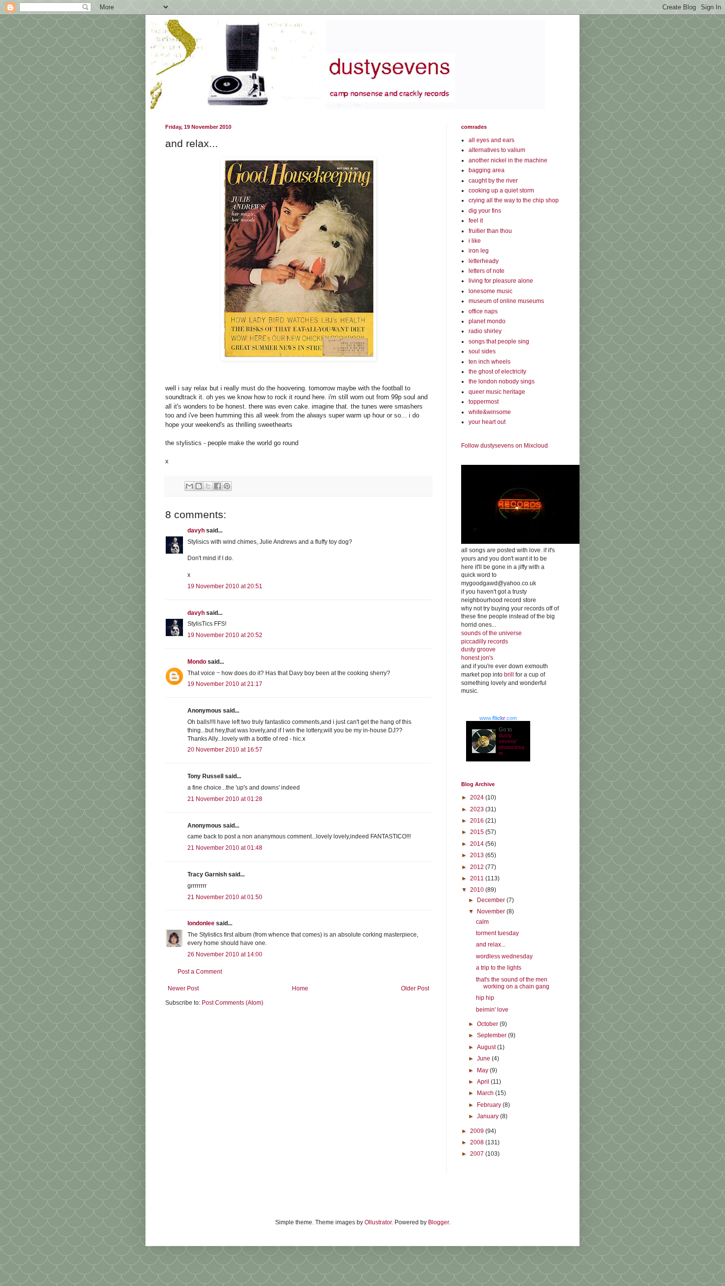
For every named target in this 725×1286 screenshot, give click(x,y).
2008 (477, 1142)
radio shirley (485, 331)
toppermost (484, 401)
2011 (477, 878)
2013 (477, 855)
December (492, 900)
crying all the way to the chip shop (514, 200)
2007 (477, 1153)
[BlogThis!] (199, 486)
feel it (476, 220)
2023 (477, 809)
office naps (483, 311)
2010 (477, 889)
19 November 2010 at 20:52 (224, 635)
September (492, 1035)
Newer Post (183, 988)
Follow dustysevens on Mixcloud (504, 445)
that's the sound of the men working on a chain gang (512, 983)
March (486, 1093)
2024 (477, 797)
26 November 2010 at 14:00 (224, 954)
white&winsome (490, 412)
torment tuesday (497, 933)
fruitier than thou (490, 230)
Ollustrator (378, 1222)
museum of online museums (506, 301)
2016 (477, 820)
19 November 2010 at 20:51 (224, 586)
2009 (477, 1131)
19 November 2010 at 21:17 (224, 684)
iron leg (479, 250)
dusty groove (478, 649)
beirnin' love (492, 1009)
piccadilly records (484, 641)
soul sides (482, 351)
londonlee (201, 923)
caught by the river (493, 180)
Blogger (438, 1222)
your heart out (487, 421)
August (487, 1047)
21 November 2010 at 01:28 (224, 798)
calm (482, 921)
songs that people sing (499, 341)
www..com (498, 718)
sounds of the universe (491, 633)
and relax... (491, 944)
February (490, 1104)
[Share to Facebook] (217, 486)
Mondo (196, 661)
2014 (477, 843)
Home (300, 988)
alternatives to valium (497, 150)
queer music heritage (497, 391)
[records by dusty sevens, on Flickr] (520, 541)
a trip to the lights (498, 967)
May (483, 1070)
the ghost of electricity (497, 371)
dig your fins (485, 210)
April (484, 1081)
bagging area (487, 170)
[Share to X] (208, 486)
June (484, 1058)
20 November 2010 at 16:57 (224, 749)
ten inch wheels (489, 361)
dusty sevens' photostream (511, 744)
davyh (196, 530)
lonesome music (490, 291)
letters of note (487, 270)
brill (509, 674)
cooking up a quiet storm (501, 190)
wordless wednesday (504, 956)
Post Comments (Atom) (232, 1002)
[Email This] (189, 486)
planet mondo (487, 321)
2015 (477, 832)
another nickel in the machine (508, 160)
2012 (477, 867)
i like (475, 240)
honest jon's (477, 657)
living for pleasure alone (501, 280)
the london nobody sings (502, 381)
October (488, 1024)
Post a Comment (200, 971)
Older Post (415, 988)
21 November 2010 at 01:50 (224, 897)
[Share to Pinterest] (227, 486)
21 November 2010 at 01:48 (224, 847)
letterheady (484, 261)
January (488, 1116)
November (492, 911)
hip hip (485, 997)
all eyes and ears (491, 140)
